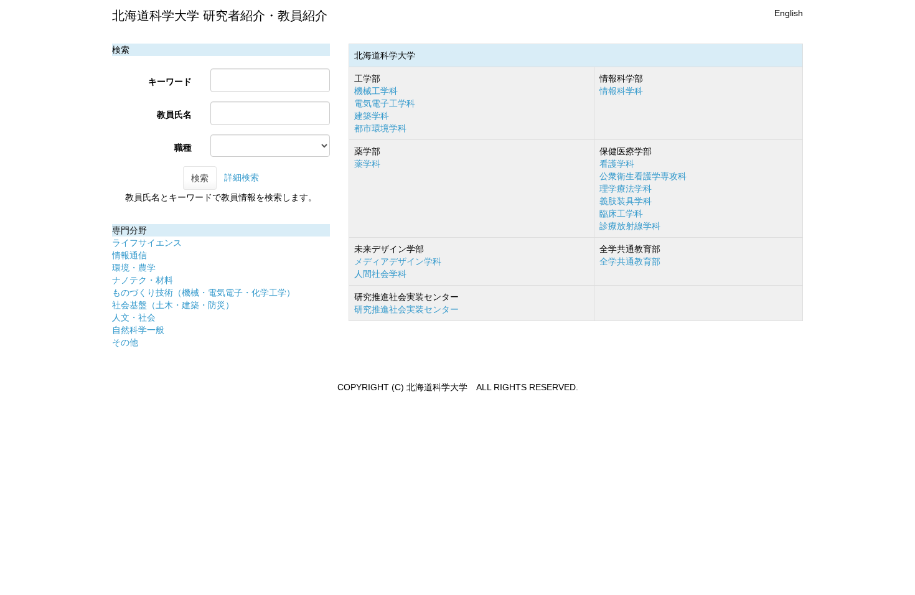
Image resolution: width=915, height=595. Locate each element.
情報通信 (129, 255)
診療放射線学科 (629, 226)
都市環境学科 (380, 128)
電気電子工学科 (384, 103)
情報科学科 (621, 91)
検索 (200, 178)
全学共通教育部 (629, 261)
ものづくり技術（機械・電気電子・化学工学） (203, 293)
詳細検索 (241, 177)
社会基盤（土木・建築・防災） (173, 305)
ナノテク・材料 (142, 280)
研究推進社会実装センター (406, 309)
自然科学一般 (138, 330)
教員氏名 (174, 114)
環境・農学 (134, 268)
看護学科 (616, 164)
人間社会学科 (380, 274)
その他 (125, 342)
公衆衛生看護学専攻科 (643, 176)
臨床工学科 (621, 213)
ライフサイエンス (147, 243)
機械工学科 (376, 91)
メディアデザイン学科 (397, 261)
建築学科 (371, 116)
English (788, 13)
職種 (183, 147)
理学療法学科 (625, 189)
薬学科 (367, 164)
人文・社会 (134, 317)
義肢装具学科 (625, 201)
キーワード (170, 82)
